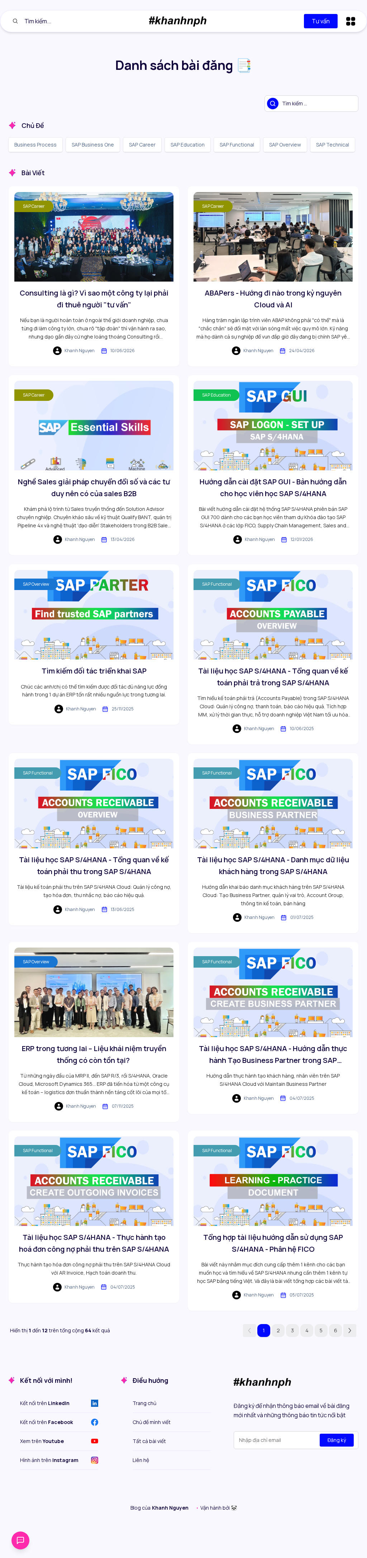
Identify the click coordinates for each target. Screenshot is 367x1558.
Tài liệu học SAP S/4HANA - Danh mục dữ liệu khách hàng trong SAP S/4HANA (273, 865)
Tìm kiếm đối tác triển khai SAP (94, 671)
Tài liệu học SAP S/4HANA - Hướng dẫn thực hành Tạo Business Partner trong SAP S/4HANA (273, 1055)
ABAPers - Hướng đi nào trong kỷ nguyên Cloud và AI (273, 299)
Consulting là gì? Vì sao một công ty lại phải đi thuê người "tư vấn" (94, 299)
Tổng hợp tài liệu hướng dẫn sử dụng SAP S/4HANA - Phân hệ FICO (273, 1243)
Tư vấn (321, 21)
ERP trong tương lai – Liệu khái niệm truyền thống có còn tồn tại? (94, 1054)
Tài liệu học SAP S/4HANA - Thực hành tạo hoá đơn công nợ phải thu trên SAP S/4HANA (94, 1243)
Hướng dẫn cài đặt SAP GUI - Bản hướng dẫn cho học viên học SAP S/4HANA (273, 487)
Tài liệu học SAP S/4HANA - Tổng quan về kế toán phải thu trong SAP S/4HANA (94, 865)
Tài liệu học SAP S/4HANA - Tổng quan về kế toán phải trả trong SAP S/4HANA (273, 676)
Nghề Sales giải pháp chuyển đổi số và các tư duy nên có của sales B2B (94, 487)
